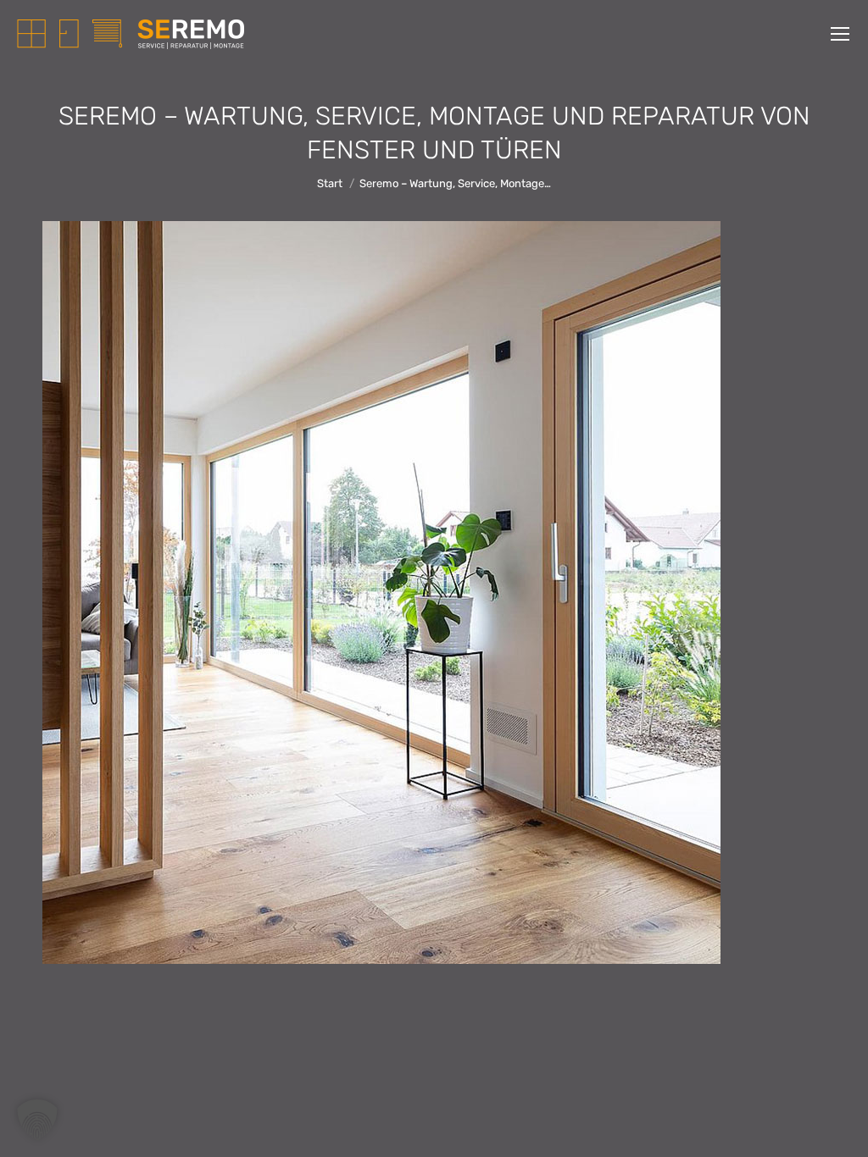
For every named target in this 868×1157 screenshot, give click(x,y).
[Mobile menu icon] (840, 34)
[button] (37, 1119)
